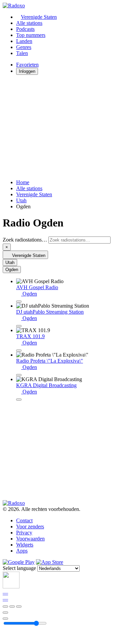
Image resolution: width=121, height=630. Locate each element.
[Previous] (5, 607)
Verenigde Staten (39, 17)
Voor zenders (30, 526)
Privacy (24, 532)
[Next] (19, 607)
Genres (23, 47)
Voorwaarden (30, 538)
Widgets (24, 544)
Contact (24, 520)
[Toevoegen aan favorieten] (5, 613)
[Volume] (5, 619)
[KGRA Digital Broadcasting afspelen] (19, 400)
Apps (22, 551)
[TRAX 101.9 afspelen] (19, 351)
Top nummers (30, 35)
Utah (21, 200)
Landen (24, 41)
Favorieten (27, 64)
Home (22, 182)
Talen (22, 53)
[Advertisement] (60, 127)
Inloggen (27, 71)
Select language (19, 568)
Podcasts (25, 29)
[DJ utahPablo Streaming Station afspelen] (19, 326)
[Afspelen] (12, 607)
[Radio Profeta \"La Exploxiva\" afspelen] (19, 375)
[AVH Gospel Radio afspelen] (19, 302)
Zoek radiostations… (25, 240)
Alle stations (29, 23)
